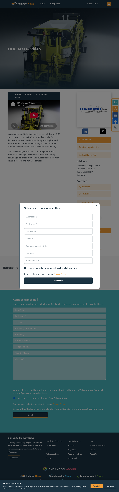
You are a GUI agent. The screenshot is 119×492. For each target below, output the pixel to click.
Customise (110, 486)
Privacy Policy (60, 274)
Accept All (96, 486)
